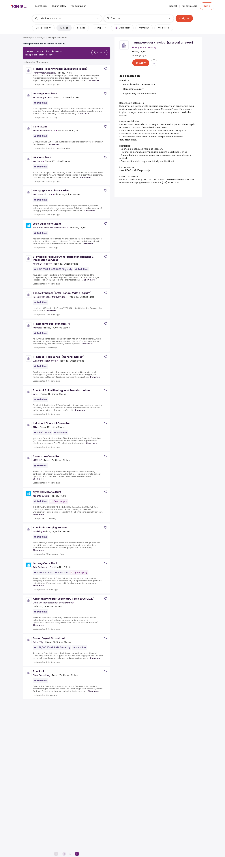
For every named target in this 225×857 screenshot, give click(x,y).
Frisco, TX (41, 38)
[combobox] (67, 18)
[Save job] (105, 68)
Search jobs (28, 38)
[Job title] (64, 18)
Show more (93, 80)
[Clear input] (98, 18)
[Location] (136, 18)
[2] (77, 854)
